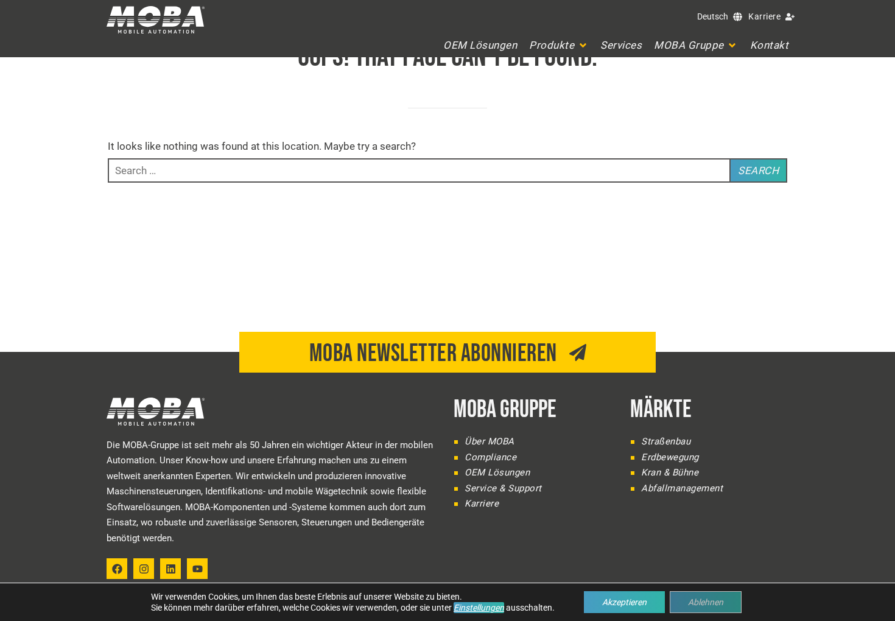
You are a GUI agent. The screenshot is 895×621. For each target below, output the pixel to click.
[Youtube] (197, 568)
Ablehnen (705, 602)
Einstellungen (479, 607)
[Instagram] (143, 568)
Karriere (764, 16)
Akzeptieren (624, 602)
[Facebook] (117, 568)
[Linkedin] (170, 568)
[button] (558, 45)
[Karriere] (790, 16)
